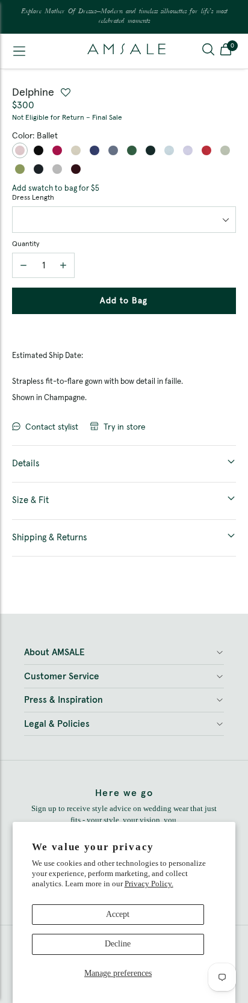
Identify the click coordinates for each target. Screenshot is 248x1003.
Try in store (125, 427)
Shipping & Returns (49, 537)
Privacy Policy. (149, 883)
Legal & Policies (57, 724)
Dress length (33, 198)
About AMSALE (54, 652)
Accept (117, 914)
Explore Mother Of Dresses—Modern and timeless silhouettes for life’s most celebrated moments (124, 16)
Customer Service (61, 676)
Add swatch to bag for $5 (55, 189)
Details (26, 463)
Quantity (25, 244)
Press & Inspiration (63, 700)
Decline (118, 943)
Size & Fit (30, 500)
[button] (226, 51)
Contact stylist (51, 427)
